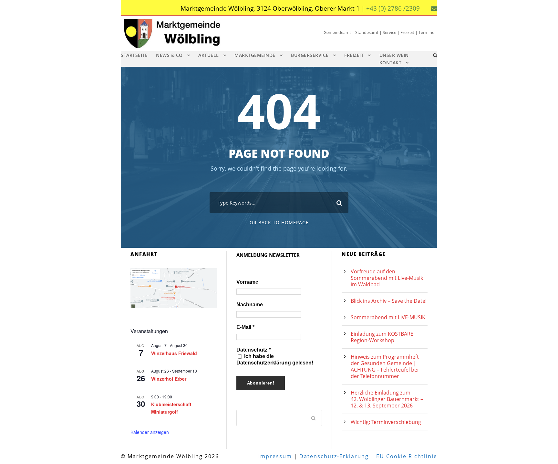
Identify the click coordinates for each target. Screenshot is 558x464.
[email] (434, 8)
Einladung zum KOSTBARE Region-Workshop (382, 337)
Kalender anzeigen (149, 432)
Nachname (249, 304)
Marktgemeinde (254, 55)
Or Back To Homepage (279, 222)
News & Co (169, 55)
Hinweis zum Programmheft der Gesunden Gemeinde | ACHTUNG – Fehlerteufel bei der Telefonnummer (385, 366)
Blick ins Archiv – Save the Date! (389, 300)
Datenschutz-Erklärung (334, 456)
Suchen (314, 418)
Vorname (247, 282)
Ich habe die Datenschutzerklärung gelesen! (274, 359)
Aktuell (208, 55)
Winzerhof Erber (168, 378)
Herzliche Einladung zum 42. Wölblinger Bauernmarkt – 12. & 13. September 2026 (387, 399)
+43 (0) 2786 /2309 (393, 8)
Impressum (275, 456)
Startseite (134, 55)
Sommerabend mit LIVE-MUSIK (388, 317)
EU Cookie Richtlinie (406, 456)
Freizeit (354, 55)
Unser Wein (394, 55)
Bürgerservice (310, 55)
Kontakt (390, 62)
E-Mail (245, 327)
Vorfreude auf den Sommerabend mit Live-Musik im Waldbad (387, 278)
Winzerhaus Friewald (174, 353)
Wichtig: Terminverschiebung (386, 422)
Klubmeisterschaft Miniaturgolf (171, 408)
